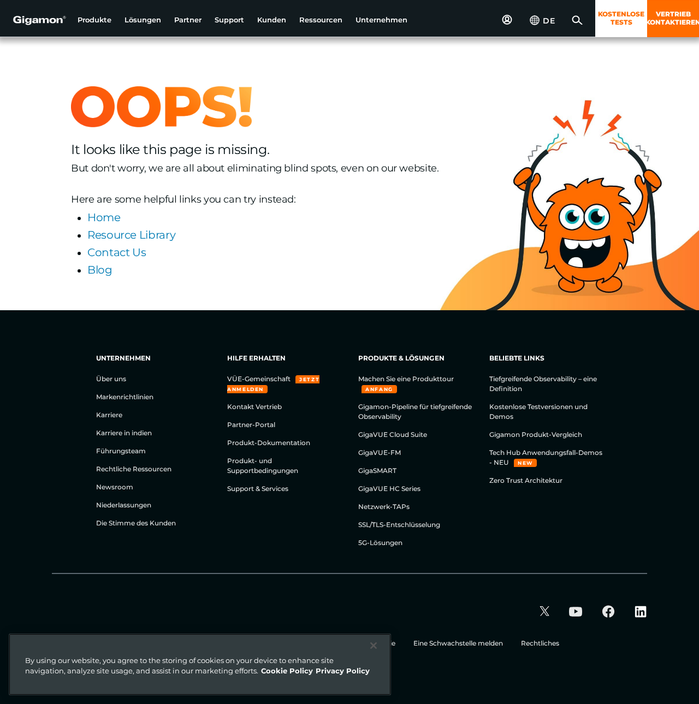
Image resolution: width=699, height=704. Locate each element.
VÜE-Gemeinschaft (259, 379)
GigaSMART (377, 470)
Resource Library (131, 234)
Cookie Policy (287, 670)
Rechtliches (540, 643)
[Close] (374, 646)
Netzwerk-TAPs (384, 506)
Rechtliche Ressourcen (133, 469)
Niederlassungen (123, 505)
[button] (94, 20)
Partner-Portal (251, 425)
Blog (99, 269)
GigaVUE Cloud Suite (392, 434)
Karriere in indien (124, 433)
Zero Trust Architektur (525, 480)
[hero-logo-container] (35, 19)
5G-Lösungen (380, 543)
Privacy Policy (343, 670)
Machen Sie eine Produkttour (406, 379)
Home (104, 217)
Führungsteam (121, 451)
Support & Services (257, 488)
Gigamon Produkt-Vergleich (535, 434)
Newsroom (114, 487)
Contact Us (116, 252)
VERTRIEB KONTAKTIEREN (673, 18)
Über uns (111, 379)
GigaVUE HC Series (389, 488)
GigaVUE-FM (379, 452)
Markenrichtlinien (124, 397)
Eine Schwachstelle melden (459, 643)
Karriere (109, 415)
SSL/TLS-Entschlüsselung (399, 524)
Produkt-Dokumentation (268, 443)
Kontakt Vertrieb (254, 407)
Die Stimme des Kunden (136, 523)
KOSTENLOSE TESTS (621, 18)
